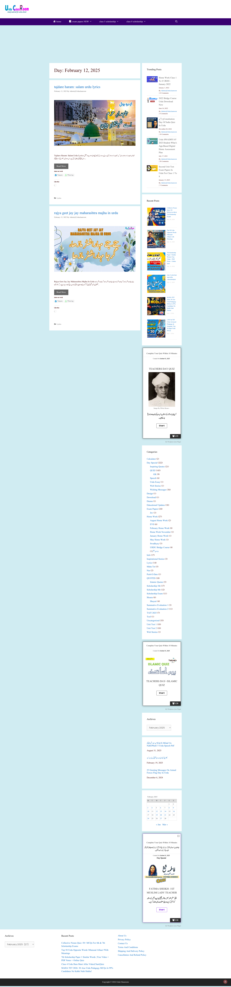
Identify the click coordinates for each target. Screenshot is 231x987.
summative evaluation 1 (157, 605)
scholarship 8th (153, 589)
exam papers (152, 509)
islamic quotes (156, 582)
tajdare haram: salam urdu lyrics (77, 87)
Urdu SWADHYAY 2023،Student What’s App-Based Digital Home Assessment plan (168, 146)
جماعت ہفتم (156, 551)
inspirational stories (155, 559)
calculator (151, 459)
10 (148, 811)
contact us (123, 943)
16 (174, 811)
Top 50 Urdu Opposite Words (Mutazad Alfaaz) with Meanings (171, 234)
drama (150, 501)
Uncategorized (153, 620)
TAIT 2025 (152, 612)
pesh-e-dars (152, 574)
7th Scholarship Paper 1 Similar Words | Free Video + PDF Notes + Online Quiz (171, 258)
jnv (151, 512)
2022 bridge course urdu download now (167, 101)
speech (153, 478)
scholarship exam (155, 593)
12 (157, 811)
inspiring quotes (157, 466)
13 (161, 811)
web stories (155, 485)
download (151, 497)
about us (122, 935)
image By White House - (162, 408)
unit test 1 (152, 624)
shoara (150, 597)
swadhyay (154, 543)
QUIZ (152, 470)
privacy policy (124, 939)
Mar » (165, 824)
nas (148, 570)
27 (161, 818)
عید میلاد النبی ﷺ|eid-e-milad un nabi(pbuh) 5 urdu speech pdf (160, 744)
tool (149, 616)
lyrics (59, 198)
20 (161, 815)
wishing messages (158, 489)
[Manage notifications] (225, 982)
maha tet (151, 566)
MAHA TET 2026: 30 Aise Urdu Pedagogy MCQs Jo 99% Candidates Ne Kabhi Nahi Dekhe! (171, 303)
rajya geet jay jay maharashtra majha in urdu (86, 213)
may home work (157, 539)
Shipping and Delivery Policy (131, 951)
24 (148, 818)
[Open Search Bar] (176, 21)
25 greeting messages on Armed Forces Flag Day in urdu (161, 771)
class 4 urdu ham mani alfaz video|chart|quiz (172, 277)
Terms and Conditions (128, 947)
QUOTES (151, 578)
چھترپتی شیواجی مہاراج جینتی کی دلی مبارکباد (157, 758)
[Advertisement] (115, 43)
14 (165, 811)
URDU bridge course (159, 547)
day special (152, 462)
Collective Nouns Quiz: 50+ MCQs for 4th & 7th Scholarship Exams (172, 212)
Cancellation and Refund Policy (132, 955)
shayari (153, 601)
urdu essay (155, 482)
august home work (159, 520)
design (150, 493)
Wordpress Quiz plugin (174, 442)
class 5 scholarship (107, 21)
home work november (160, 532)
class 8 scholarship (134, 21)
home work (152, 516)
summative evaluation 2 (157, 609)
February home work (159, 528)
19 (157, 815)
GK (154, 474)
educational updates (156, 505)
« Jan (158, 824)
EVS (152, 524)
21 (165, 815)
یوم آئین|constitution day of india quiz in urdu (167, 122)
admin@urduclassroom (169, 91)
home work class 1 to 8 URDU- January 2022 (168, 81)
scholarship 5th (153, 586)
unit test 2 (152, 628)
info (148, 555)
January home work (159, 536)
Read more (61, 166)
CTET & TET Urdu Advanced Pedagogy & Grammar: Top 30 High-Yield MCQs (171, 325)
